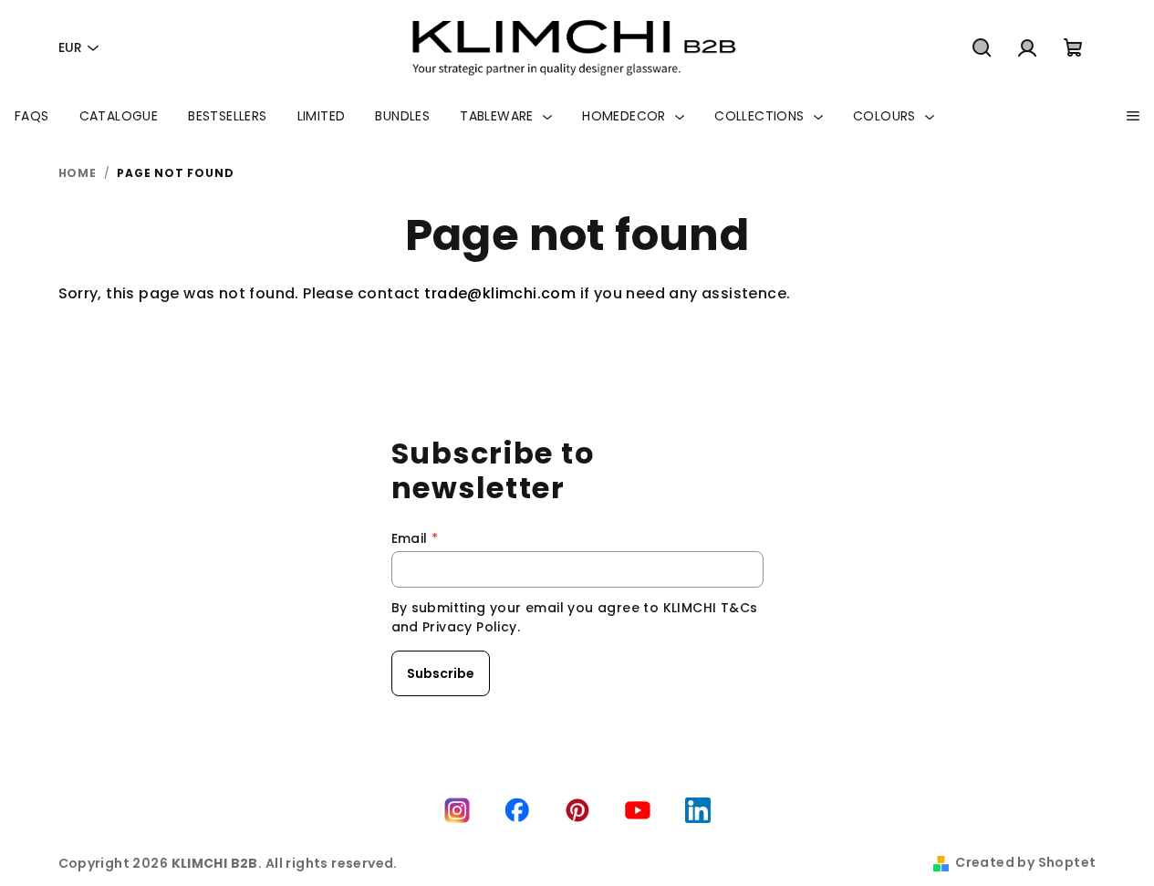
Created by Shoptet (1025, 862)
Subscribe (440, 673)
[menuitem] (32, 116)
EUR (70, 47)
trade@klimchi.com (500, 293)
